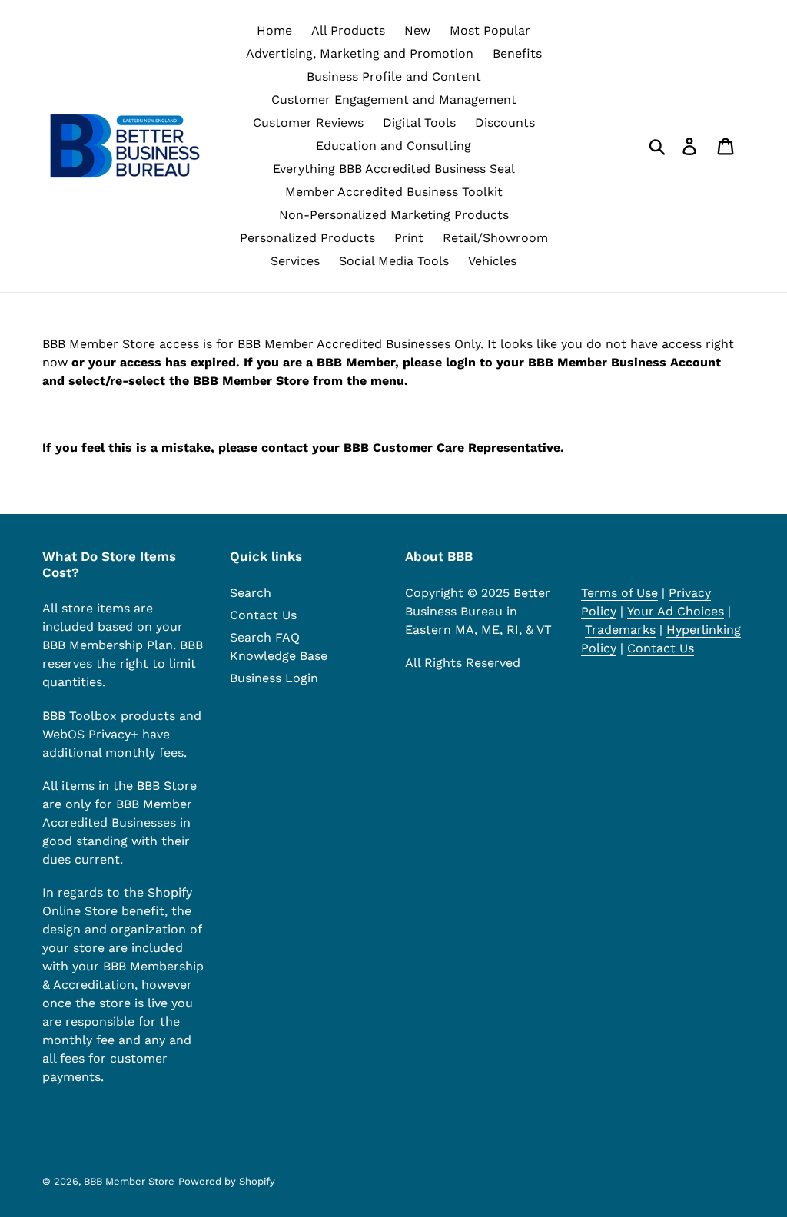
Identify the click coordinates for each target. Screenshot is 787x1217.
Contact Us (263, 615)
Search (250, 592)
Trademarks (620, 629)
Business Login (274, 678)
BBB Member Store (129, 1181)
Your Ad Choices (675, 611)
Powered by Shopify (226, 1181)
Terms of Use (619, 592)
